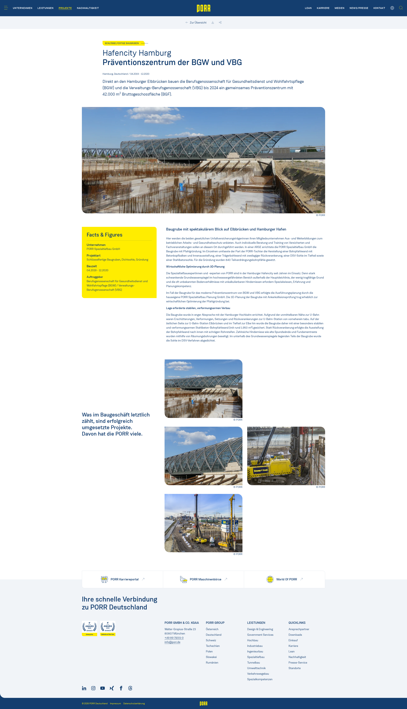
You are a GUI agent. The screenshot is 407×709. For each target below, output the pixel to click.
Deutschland (213, 635)
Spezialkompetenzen (259, 679)
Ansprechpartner (299, 629)
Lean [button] (308, 8)
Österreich (212, 629)
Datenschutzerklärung (134, 703)
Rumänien (212, 662)
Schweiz (211, 640)
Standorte (295, 668)
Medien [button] (340, 8)
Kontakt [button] (379, 8)
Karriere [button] (323, 8)
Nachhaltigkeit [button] (88, 8)
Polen (209, 651)
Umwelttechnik (256, 668)
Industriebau (255, 646)
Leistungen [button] (46, 8)
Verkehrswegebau (258, 673)
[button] (6, 7)
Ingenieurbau (255, 651)
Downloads (295, 635)
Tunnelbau (253, 662)
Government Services (260, 635)
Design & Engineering (260, 629)
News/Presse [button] (359, 8)
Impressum (115, 703)
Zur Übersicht (198, 22)
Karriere (293, 646)
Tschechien (213, 646)
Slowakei (211, 657)
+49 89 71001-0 (174, 638)
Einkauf (293, 640)
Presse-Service (298, 662)
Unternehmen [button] (22, 8)
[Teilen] (220, 23)
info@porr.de (172, 642)
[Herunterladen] (213, 23)
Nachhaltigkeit (297, 657)
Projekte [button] (65, 8)
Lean (292, 651)
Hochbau (252, 640)
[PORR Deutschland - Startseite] (203, 8)
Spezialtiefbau (256, 657)
